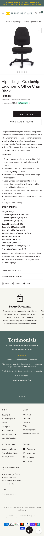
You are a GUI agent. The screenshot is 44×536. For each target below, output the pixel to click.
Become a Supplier (31, 433)
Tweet (18, 283)
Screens (5, 423)
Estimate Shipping (11, 270)
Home (8, 22)
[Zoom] (39, 30)
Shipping (13, 99)
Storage (5, 426)
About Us (27, 415)
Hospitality (6, 430)
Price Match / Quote (21, 122)
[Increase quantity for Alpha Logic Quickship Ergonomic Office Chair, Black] (10, 114)
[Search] (36, 13)
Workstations (7, 419)
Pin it (28, 283)
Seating (5, 415)
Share (7, 283)
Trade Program (29, 430)
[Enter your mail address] (18, 494)
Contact (26, 418)
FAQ (25, 426)
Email (4, 489)
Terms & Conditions (10, 453)
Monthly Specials (9, 438)
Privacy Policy (8, 456)
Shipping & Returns (12, 276)
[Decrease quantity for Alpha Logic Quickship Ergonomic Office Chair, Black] (3, 114)
